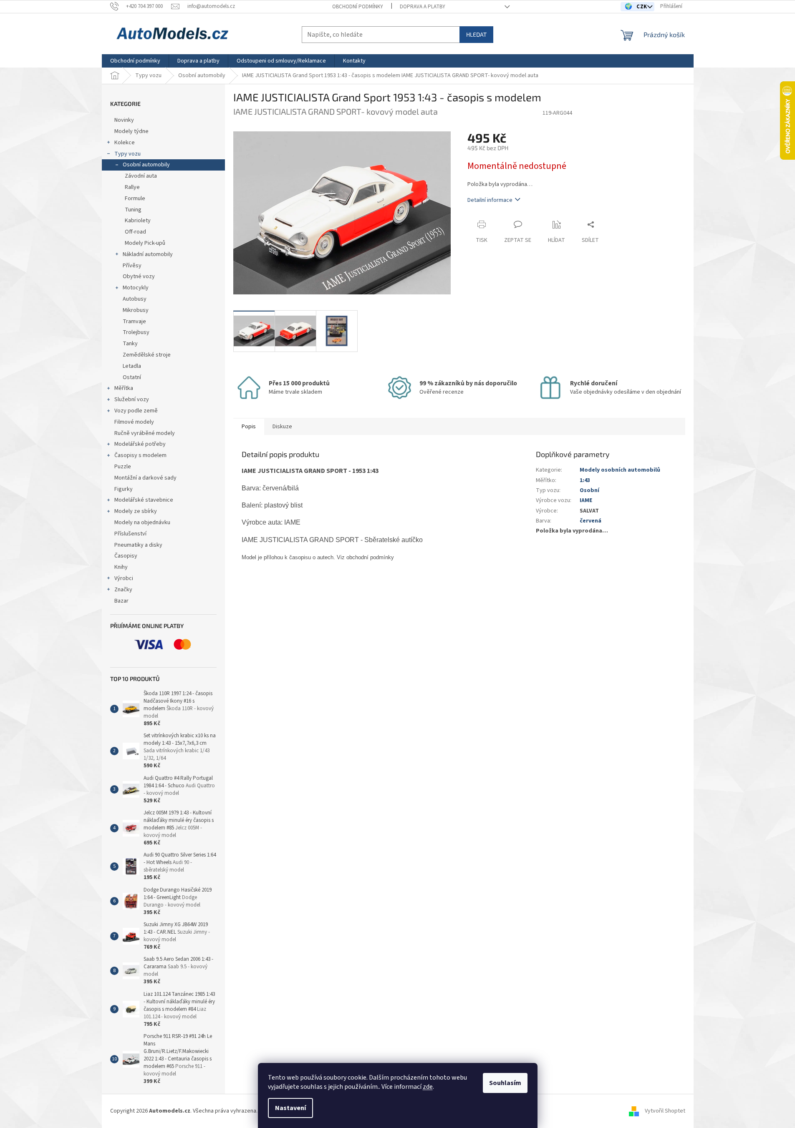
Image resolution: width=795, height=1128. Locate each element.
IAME (586, 500)
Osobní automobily (146, 165)
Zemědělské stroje (147, 355)
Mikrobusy (136, 310)
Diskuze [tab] (282, 426)
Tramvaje (134, 321)
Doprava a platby (422, 6)
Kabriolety (138, 220)
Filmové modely (134, 422)
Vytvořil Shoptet (665, 1111)
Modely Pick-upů (145, 243)
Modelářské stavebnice (143, 500)
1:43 (585, 480)
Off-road (135, 232)
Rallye (132, 187)
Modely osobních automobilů (620, 470)
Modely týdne (131, 131)
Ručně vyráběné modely (144, 433)
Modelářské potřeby (140, 444)
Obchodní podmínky (357, 6)
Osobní (589, 490)
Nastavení (290, 1108)
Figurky (123, 489)
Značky (123, 589)
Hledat (476, 34)
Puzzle (122, 466)
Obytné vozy (139, 276)
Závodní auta (141, 176)
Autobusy (134, 299)
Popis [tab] (249, 426)
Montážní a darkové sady (145, 478)
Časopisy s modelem (140, 455)
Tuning (133, 210)
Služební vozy (131, 399)
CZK (642, 6)
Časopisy (125, 556)
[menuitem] (135, 61)
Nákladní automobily (148, 254)
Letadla (132, 366)
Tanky (130, 343)
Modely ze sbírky (135, 511)
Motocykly (136, 288)
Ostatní (132, 377)
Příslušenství (130, 534)
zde (428, 1086)
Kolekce (124, 142)
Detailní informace (489, 200)
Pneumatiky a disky (138, 545)
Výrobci (123, 578)
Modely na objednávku (142, 522)
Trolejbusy (136, 332)
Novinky (124, 120)
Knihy (121, 567)
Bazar (121, 601)
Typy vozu (127, 154)
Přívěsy (132, 265)
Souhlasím (505, 1083)
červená (590, 521)
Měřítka (123, 388)
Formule (135, 198)
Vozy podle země (136, 411)
